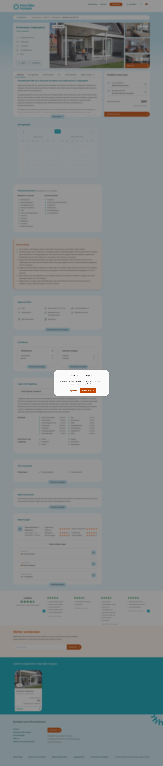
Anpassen (73, 391)
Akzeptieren (86, 391)
